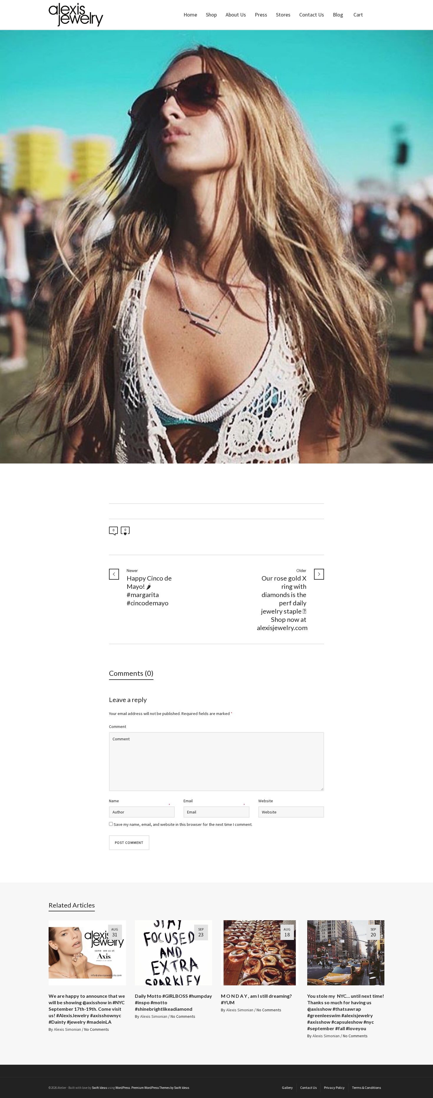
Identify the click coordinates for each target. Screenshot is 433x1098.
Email (188, 800)
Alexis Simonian (67, 1029)
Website (265, 800)
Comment (117, 726)
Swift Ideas (99, 1088)
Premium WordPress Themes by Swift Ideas (160, 1088)
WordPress (122, 1088)
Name (114, 800)
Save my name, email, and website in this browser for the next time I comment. (183, 824)
